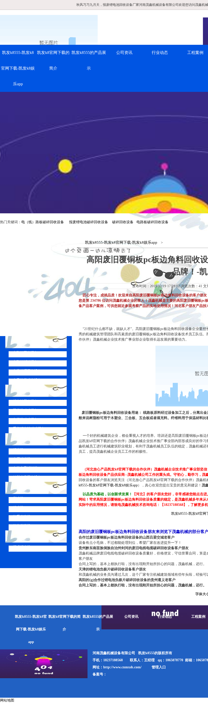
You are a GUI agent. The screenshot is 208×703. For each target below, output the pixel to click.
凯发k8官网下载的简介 (53, 60)
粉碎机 (18, 507)
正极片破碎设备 (25, 410)
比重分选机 (22, 517)
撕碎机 (18, 498)
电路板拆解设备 (25, 362)
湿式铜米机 (22, 547)
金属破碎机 (22, 459)
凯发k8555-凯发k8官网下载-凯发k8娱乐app (18, 68)
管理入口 (159, 667)
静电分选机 (22, 526)
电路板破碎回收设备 (152, 222)
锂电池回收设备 (25, 401)
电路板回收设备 (25, 353)
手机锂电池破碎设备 (29, 428)
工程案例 (198, 616)
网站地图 (7, 700)
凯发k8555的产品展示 (89, 60)
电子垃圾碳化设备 (27, 380)
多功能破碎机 (29, 536)
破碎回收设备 (122, 222)
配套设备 (25, 488)
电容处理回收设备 (27, 371)
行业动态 (160, 52)
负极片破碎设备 (25, 419)
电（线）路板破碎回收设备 (42, 222)
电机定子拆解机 (25, 468)
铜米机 (18, 450)
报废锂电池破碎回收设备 (88, 222)
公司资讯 (124, 52)
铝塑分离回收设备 (27, 477)
